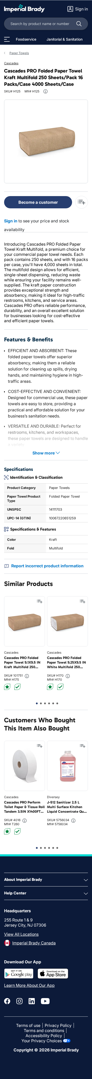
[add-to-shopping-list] (81, 202)
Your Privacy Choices (41, 1040)
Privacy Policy (58, 1025)
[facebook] (7, 1001)
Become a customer (38, 202)
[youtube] (45, 1001)
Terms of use (28, 1025)
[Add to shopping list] (40, 601)
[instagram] (19, 1001)
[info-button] (45, 91)
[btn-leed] (7, 687)
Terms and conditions (44, 1030)
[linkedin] (32, 1001)
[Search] (79, 23)
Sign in (10, 220)
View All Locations (21, 934)
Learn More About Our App (29, 985)
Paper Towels (19, 53)
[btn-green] (17, 687)
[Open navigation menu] (7, 39)
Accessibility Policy (44, 1035)
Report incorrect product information (47, 565)
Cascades (11, 63)
